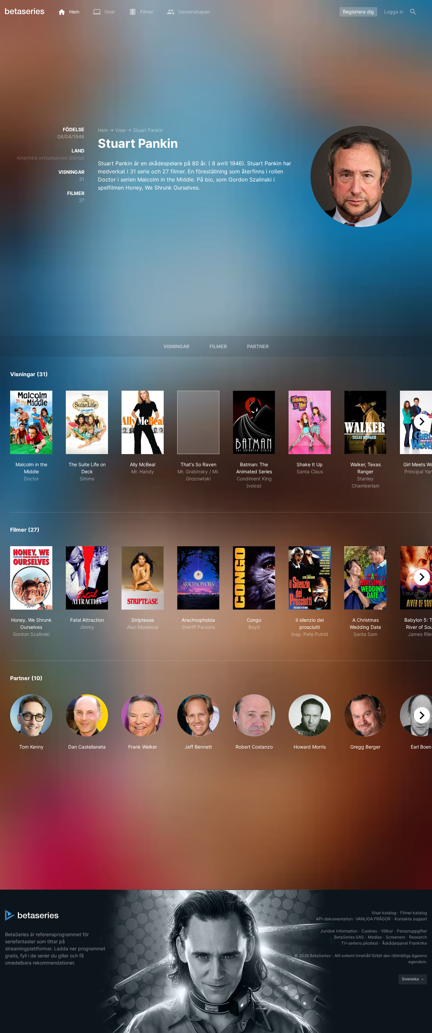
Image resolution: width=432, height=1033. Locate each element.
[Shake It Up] (310, 422)
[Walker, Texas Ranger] (365, 422)
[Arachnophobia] (198, 578)
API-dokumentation (334, 918)
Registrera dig (358, 12)
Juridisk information (338, 930)
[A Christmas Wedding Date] (365, 578)
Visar (120, 130)
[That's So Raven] (198, 422)
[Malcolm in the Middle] (31, 422)
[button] (31, 722)
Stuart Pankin (148, 130)
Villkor (387, 930)
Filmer (218, 346)
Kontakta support (411, 918)
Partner (258, 346)
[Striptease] (143, 578)
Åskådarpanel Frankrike (404, 943)
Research (418, 937)
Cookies (369, 930)
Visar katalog (384, 912)
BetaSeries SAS (349, 937)
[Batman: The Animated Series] (254, 422)
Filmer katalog (413, 912)
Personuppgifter (412, 930)
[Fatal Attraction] (87, 578)
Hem (103, 130)
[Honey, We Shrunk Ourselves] (31, 578)
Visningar (176, 346)
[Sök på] (413, 11)
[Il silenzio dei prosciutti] (310, 578)
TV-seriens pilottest (359, 943)
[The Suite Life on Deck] (87, 422)
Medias (375, 937)
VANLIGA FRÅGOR (373, 918)
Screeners (395, 937)
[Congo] (254, 578)
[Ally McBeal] (143, 422)
